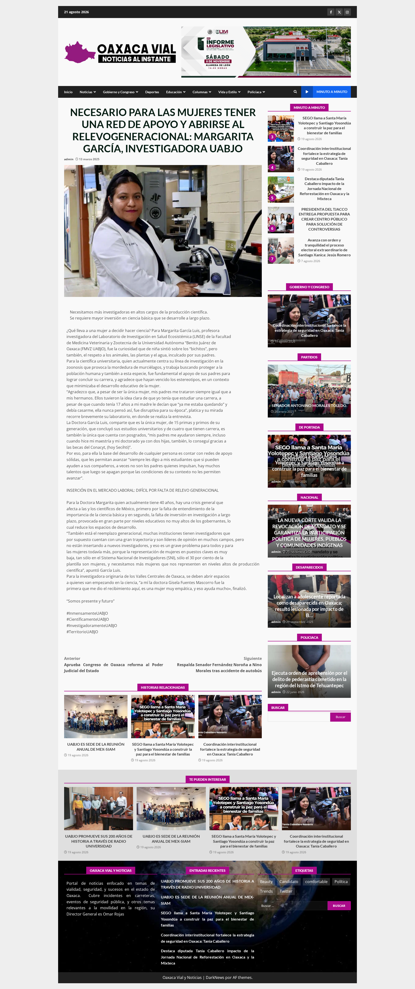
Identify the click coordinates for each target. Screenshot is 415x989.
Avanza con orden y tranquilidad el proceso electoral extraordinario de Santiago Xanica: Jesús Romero (281, 220)
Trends (266, 891)
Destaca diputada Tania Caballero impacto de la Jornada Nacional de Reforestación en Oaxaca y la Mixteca (281, 159)
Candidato (289, 881)
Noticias (86, 92)
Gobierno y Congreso (118, 92)
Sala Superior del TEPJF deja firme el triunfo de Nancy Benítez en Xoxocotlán (309, 403)
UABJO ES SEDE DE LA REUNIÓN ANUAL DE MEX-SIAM (96, 716)
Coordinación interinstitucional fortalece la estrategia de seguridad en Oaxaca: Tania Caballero (230, 716)
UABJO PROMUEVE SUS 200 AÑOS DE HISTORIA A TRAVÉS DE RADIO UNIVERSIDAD (281, 250)
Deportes (152, 92)
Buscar (278, 708)
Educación (174, 92)
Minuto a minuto (332, 92)
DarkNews (215, 977)
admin (68, 159)
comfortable (316, 881)
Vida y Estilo (227, 92)
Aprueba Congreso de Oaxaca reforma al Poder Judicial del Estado (113, 664)
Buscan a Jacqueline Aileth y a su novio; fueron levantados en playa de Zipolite (309, 609)
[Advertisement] (266, 51)
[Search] (295, 91)
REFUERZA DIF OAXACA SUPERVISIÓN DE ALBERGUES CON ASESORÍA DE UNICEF (309, 679)
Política (341, 881)
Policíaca (254, 92)
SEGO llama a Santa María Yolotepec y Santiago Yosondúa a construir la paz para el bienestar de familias (163, 716)
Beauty (266, 881)
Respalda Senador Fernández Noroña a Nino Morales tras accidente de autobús (219, 664)
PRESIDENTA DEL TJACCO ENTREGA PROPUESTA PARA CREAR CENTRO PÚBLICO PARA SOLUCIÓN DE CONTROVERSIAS (281, 189)
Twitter (286, 891)
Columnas (200, 92)
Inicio (68, 92)
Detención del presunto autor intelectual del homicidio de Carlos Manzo (309, 539)
